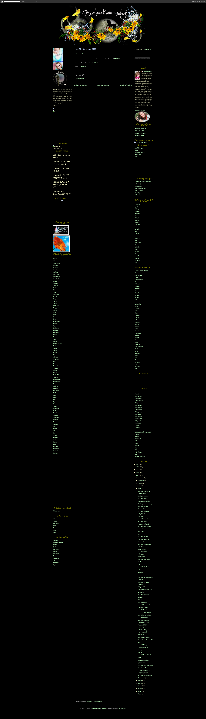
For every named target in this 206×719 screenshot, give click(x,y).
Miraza (55, 397)
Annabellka (56, 276)
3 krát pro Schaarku (144, 524)
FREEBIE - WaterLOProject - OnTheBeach (144, 630)
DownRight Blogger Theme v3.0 (99, 708)
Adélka (140, 575)
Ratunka (55, 424)
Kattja (55, 348)
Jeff (54, 565)
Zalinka (137, 369)
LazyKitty (137, 322)
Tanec (139, 642)
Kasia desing (138, 186)
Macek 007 (56, 523)
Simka (136, 355)
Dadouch (55, 288)
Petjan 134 (56, 417)
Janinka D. (56, 321)
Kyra (54, 364)
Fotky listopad (139, 410)
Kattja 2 (55, 540)
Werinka (137, 367)
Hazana (137, 297)
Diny (54, 292)
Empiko (55, 297)
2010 (138, 470)
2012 (138, 464)
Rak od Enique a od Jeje (145, 589)
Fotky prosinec (139, 412)
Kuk (139, 564)
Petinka (55, 413)
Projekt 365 (138, 439)
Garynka (137, 293)
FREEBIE (138, 423)
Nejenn (55, 402)
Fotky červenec (139, 401)
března (140, 689)
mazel (136, 430)
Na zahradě (141, 509)
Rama (55, 422)
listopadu (141, 480)
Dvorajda (137, 213)
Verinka (55, 446)
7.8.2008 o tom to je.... (144, 615)
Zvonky (140, 650)
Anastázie (56, 270)
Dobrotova (56, 294)
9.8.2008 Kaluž (142, 610)
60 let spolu (141, 542)
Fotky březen (138, 396)
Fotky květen (138, 405)
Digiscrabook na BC (141, 129)
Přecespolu (56, 511)
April (54, 530)
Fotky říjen (138, 414)
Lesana (55, 370)
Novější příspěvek (80, 85)
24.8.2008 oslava (143, 506)
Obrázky (137, 434)
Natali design (139, 190)
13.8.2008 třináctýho (144, 567)
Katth (54, 346)
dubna (140, 686)
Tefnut (55, 442)
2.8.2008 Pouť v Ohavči (144, 655)
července (141, 678)
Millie (55, 393)
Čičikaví (55, 453)
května (140, 683)
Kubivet (137, 317)
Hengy (55, 308)
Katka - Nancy (57, 344)
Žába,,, (140, 657)
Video (136, 450)
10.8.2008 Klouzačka (144, 595)
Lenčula (55, 368)
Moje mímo (141, 592)
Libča (136, 236)
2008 (138, 475)
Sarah (55, 429)
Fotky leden (138, 407)
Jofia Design (138, 184)
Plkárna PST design (140, 133)
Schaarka (137, 353)
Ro (54, 426)
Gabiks (55, 301)
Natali (136, 249)
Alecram (55, 265)
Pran (54, 528)
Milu (54, 395)
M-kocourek (56, 556)
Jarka (55, 323)
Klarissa (55, 357)
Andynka (137, 204)
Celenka (55, 285)
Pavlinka (55, 411)
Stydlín (140, 562)
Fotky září (138, 421)
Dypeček (137, 288)
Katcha (55, 341)
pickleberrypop (139, 148)
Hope (54, 312)
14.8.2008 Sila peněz (144, 559)
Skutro (55, 435)
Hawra (137, 295)
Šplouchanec (141, 663)
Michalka (56, 390)
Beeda (55, 281)
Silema (55, 431)
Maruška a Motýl (143, 668)
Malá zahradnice (143, 496)
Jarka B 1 (138, 302)
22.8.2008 (141, 516)
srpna (140, 488)
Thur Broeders (122, 708)
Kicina (55, 352)
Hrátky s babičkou (143, 660)
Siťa (54, 433)
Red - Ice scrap (139, 346)
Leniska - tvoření (58, 542)
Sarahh (137, 256)
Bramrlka (137, 282)
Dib (54, 290)
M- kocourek (57, 379)
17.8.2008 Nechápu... (144, 539)
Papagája (56, 408)
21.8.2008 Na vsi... (143, 519)
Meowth (55, 388)
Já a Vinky (141, 531)
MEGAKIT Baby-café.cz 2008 (143, 432)
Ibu (54, 560)
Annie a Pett (138, 275)
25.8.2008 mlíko (142, 498)
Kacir (54, 532)
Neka (54, 404)
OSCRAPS (138, 155)
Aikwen (55, 261)
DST (136, 157)
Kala (54, 337)
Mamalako (56, 381)
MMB (136, 150)
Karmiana (56, 558)
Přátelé (140, 600)
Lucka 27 (137, 238)
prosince (140, 478)
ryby (136, 448)
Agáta (55, 259)
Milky (136, 240)
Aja (54, 519)
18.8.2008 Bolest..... (143, 537)
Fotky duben (138, 403)
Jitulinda (56, 330)
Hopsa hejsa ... (142, 549)
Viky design (138, 452)
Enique (55, 299)
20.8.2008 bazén (142, 521)
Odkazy (137, 436)
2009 (138, 472)
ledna (140, 694)
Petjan (55, 521)
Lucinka (137, 427)
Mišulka (137, 247)
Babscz (137, 209)
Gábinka (137, 225)
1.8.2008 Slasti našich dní (145, 665)
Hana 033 (56, 306)
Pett (136, 340)
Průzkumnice (141, 557)
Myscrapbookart (140, 152)
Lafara (137, 320)
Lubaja (55, 373)
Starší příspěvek (126, 85)
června (140, 680)
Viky (136, 263)
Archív (137, 392)
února (140, 691)
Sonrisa (55, 437)
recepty (137, 445)
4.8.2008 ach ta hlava (144, 637)
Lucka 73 (56, 375)
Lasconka (56, 366)
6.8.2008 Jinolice (143, 618)
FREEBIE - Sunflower (144, 612)
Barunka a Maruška (144, 501)
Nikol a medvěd (142, 602)
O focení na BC (139, 131)
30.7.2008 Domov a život (145, 675)
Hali (54, 525)
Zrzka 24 (55, 451)
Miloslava (138, 242)
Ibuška (55, 315)
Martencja (56, 549)
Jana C (55, 317)
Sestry (139, 534)
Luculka (55, 377)
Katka (136, 313)
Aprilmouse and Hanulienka (143, 181)
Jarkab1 (137, 229)
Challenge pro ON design (145, 504)
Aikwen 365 (56, 263)
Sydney (137, 258)
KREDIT (117, 59)
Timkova (137, 360)
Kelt (139, 569)
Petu (136, 254)
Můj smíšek (141, 572)
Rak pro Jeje (141, 587)
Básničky (137, 394)
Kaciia (55, 335)
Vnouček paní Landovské (145, 640)
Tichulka (137, 260)
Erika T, (137, 218)
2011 (138, 467)
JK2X (136, 306)
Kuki (54, 361)
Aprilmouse (138, 207)
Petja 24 (55, 415)
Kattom (55, 350)
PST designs (147, 49)
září (139, 486)
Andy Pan (56, 274)
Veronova (56, 449)
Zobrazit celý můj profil (140, 110)
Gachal (137, 222)
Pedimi (137, 335)
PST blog (137, 193)
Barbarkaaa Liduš (148, 71)
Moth (54, 399)
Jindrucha (56, 328)
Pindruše (55, 420)
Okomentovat (80, 78)
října (139, 483)
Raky (136, 443)
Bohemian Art (139, 279)
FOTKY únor (138, 418)
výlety (136, 454)
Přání (136, 441)
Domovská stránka (103, 85)
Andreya (55, 272)
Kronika (137, 425)
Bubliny (140, 652)
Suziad (55, 440)
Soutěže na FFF (139, 135)
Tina (54, 444)
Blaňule (55, 283)
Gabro (55, 303)
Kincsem (55, 355)
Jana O (55, 319)
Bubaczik (137, 284)
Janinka (140, 597)
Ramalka (137, 344)
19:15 (96, 63)
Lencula (137, 324)
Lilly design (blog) (140, 188)
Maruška (55, 384)
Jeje (54, 326)
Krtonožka (56, 359)
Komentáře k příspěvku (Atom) (94, 701)
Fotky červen (138, 398)
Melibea (55, 386)
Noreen (55, 406)
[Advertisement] (62, 212)
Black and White (143, 625)
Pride (136, 342)
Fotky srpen (138, 416)
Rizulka (137, 349)
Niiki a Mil (138, 333)
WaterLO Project (140, 456)
